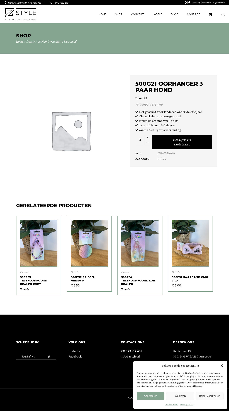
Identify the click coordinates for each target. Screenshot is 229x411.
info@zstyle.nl (130, 356)
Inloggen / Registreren (213, 2)
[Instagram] (186, 2)
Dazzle (162, 159)
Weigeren (180, 395)
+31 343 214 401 (131, 351)
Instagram (76, 351)
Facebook (75, 356)
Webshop (196, 2)
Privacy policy (187, 404)
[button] (222, 365)
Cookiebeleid (171, 404)
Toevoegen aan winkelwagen (182, 142)
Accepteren (150, 395)
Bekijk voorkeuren (209, 395)
